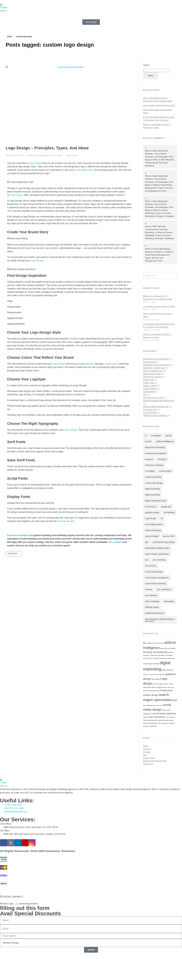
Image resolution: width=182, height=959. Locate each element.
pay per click (168, 536)
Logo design (150, 518)
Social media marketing (156, 406)
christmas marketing (154, 465)
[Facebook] (3, 842)
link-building (169, 512)
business (149, 459)
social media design (154, 572)
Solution (148, 589)
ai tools (148, 441)
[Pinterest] (24, 842)
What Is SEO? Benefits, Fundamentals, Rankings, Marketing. (156, 229)
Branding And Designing (156, 365)
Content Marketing (154, 368)
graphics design (152, 512)
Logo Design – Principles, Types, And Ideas (47, 148)
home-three (149, 386)
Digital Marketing (153, 371)
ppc (146, 542)
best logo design (65, 521)
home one (148, 380)
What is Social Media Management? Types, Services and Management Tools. (159, 188)
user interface (151, 595)
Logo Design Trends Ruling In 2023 (159, 105)
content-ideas (165, 471)
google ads (166, 506)
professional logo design (164, 542)
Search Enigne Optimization (158, 401)
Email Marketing (152, 374)
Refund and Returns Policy (155, 761)
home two (148, 383)
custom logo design (154, 483)
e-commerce (150, 506)
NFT (145, 395)
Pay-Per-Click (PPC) (153, 398)
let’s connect (115, 542)
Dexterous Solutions (18, 535)
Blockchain (149, 362)
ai (146, 435)
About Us (147, 749)
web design (169, 601)
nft (162, 518)
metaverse (149, 392)
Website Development (155, 415)
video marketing (152, 601)
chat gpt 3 (162, 459)
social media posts (83, 170)
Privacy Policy (149, 758)
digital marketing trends (155, 500)
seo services (150, 566)
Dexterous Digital (38, 155)
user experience (164, 589)
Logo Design (72, 155)
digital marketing (152, 495)
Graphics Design (152, 377)
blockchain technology (155, 447)
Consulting (150, 471)
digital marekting (152, 489)
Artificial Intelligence (156, 359)
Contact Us (148, 764)
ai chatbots (156, 435)
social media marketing (155, 583)
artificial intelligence (164, 441)
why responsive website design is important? (160, 620)
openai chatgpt (151, 536)
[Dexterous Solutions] (3, 7)
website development (154, 613)
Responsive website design (157, 548)
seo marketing (159, 560)
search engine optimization (157, 554)
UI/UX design (149, 412)
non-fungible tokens (154, 524)
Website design (152, 607)
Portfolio (146, 752)
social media (111, 364)
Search (146, 65)
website (89, 364)
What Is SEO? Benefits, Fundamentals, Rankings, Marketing (159, 163)
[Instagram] (32, 842)
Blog (145, 755)
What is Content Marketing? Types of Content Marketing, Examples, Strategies (159, 213)
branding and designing (155, 453)
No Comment (56, 155)
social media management (157, 577)
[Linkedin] (17, 842)
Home (9, 37)
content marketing (153, 477)
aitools (168, 435)
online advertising (153, 530)
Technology (150, 409)
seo (146, 560)
